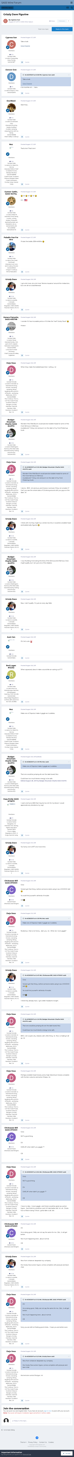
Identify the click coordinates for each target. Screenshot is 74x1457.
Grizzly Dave (11, 279)
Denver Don (11, 70)
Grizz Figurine (25, 46)
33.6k (12, 296)
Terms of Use (27, 1454)
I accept (67, 1453)
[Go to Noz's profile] (11, 151)
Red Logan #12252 (11, 667)
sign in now (48, 1411)
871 (12, 818)
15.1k (12, 54)
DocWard (11, 101)
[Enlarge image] (22, 196)
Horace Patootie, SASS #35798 (11, 318)
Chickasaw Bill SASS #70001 (11, 882)
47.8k (12, 443)
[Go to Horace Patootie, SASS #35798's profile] (11, 326)
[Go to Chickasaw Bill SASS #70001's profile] (11, 889)
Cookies (51, 1442)
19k (12, 211)
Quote (27, 62)
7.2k (12, 380)
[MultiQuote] (22, 62)
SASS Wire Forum (11, 2)
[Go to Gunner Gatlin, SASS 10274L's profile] (11, 200)
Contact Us (43, 1442)
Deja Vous (11, 363)
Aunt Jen (11, 637)
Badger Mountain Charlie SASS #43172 (11, 423)
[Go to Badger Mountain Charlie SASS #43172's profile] (11, 433)
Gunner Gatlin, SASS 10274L (11, 193)
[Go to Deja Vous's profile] (11, 370)
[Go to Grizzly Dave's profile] (11, 286)
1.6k (12, 336)
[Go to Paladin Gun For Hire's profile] (11, 246)
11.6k (12, 161)
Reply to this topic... (20, 1421)
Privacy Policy (32, 1442)
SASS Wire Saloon (27, 22)
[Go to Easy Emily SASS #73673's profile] (11, 808)
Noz (11, 144)
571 (12, 87)
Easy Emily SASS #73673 (11, 800)
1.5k (12, 684)
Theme (23, 1442)
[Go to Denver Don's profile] (11, 76)
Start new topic (43, 29)
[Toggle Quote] (23, 75)
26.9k (12, 900)
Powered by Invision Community (37, 1446)
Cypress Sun (15, 20)
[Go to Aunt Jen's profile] (11, 644)
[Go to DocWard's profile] (11, 107)
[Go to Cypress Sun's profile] (5, 21)
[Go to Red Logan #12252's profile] (11, 674)
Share (52, 21)
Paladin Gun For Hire (11, 238)
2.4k (12, 256)
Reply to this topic (62, 29)
